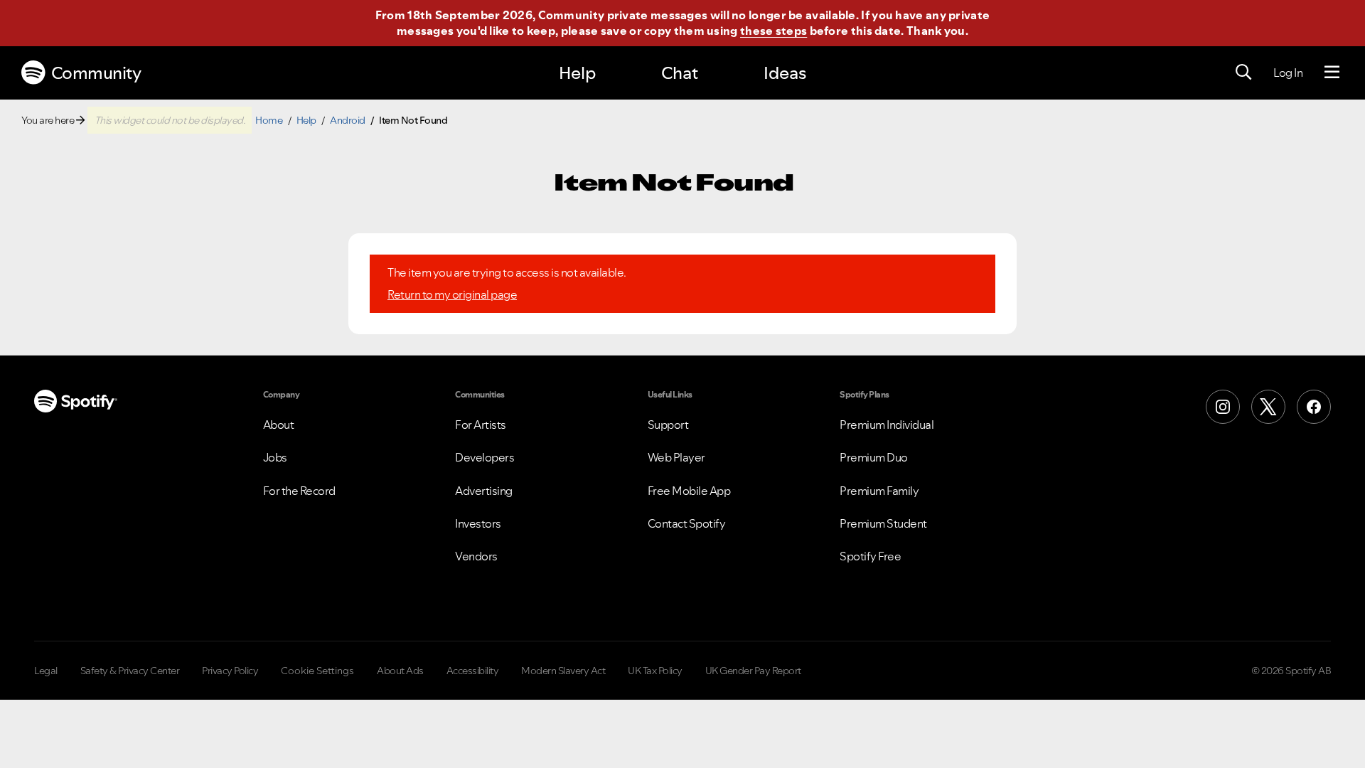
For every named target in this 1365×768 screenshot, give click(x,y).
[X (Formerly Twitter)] (1268, 407)
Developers (484, 457)
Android (347, 120)
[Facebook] (1314, 407)
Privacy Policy (230, 670)
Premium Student (883, 523)
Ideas (785, 73)
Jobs (275, 457)
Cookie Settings (317, 670)
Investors (478, 523)
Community (96, 73)
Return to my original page (452, 294)
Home (268, 120)
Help (577, 73)
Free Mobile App (689, 490)
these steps (773, 30)
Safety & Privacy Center (130, 670)
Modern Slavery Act (563, 670)
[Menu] (1332, 72)
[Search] (1243, 72)
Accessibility (472, 670)
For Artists (480, 424)
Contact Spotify (687, 523)
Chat (679, 73)
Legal (46, 670)
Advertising (484, 490)
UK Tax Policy (655, 670)
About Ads (400, 670)
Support (668, 424)
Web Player (676, 457)
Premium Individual (886, 424)
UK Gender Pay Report (753, 670)
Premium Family (879, 490)
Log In (1287, 72)
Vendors (476, 556)
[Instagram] (1223, 407)
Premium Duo (874, 457)
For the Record (299, 490)
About (278, 424)
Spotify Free (870, 556)
